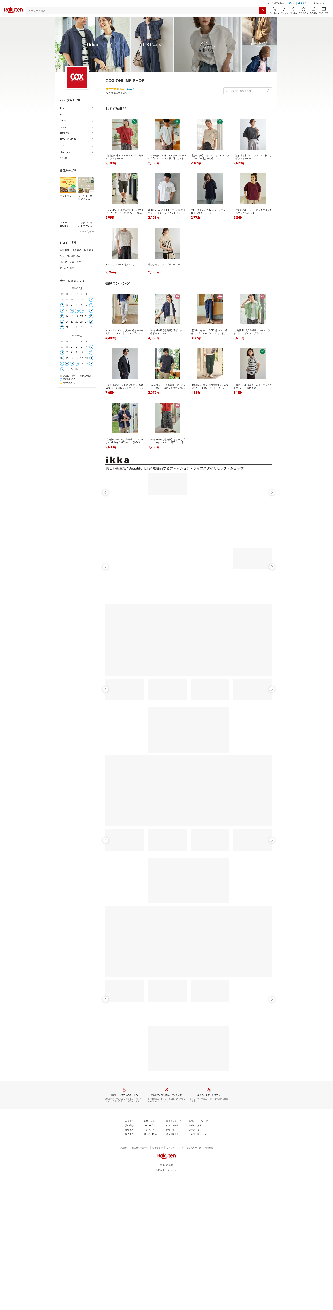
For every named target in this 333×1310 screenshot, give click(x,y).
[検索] (262, 19)
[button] (321, 12)
